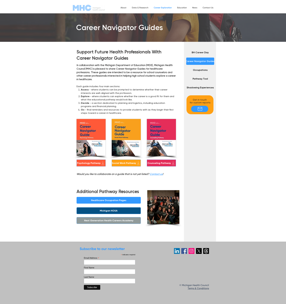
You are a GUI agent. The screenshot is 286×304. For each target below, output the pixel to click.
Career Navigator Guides (200, 61)
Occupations (200, 70)
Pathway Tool (200, 78)
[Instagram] (191, 251)
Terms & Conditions (198, 288)
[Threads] (206, 251)
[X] (199, 251)
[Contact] (199, 109)
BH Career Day (200, 52)
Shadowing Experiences (200, 87)
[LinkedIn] (177, 251)
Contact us (156, 174)
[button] (123, 8)
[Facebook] (184, 251)
